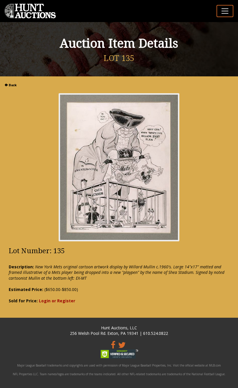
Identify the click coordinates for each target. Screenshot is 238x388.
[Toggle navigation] (225, 11)
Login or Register (57, 300)
